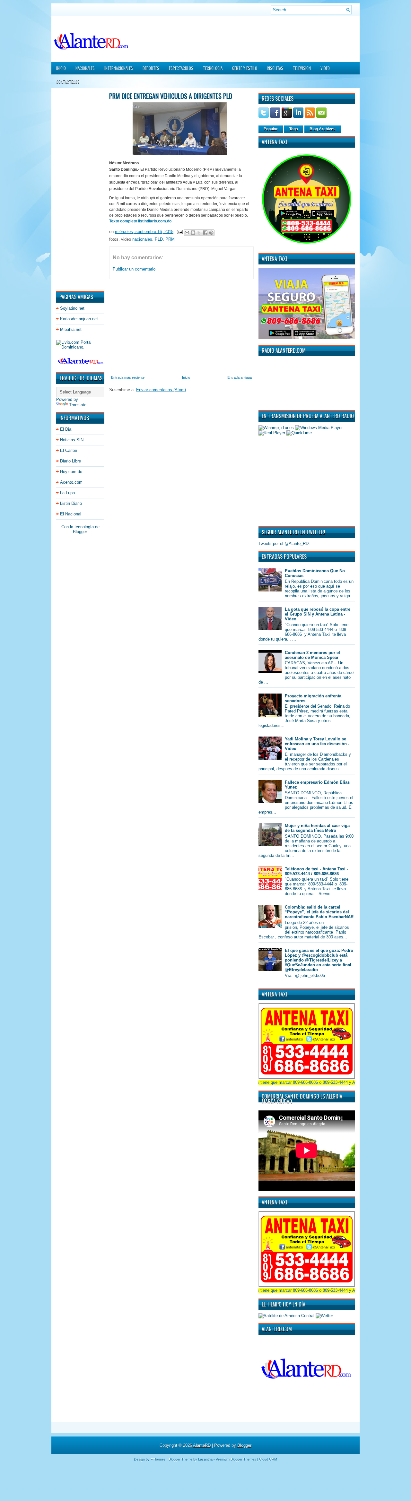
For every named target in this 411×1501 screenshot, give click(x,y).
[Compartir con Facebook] (205, 232)
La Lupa (67, 492)
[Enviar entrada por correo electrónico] (179, 231)
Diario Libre (70, 461)
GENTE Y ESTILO (244, 68)
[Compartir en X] (199, 232)
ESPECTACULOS (181, 68)
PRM (170, 239)
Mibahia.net (71, 329)
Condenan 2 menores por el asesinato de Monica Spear (312, 655)
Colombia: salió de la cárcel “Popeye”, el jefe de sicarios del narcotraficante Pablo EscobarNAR (319, 912)
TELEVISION (302, 68)
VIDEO (325, 68)
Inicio (61, 68)
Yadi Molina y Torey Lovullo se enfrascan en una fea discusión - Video (317, 744)
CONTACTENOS (68, 81)
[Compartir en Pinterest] (211, 232)
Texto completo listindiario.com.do (140, 221)
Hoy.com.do (71, 471)
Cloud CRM (268, 1459)
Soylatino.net (72, 308)
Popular (271, 129)
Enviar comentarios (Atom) (161, 389)
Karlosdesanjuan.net (79, 318)
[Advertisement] (75, 189)
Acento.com (71, 482)
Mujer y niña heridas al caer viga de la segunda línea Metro (317, 828)
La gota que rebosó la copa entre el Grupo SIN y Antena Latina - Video (317, 614)
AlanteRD (202, 1445)
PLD (159, 239)
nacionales (142, 239)
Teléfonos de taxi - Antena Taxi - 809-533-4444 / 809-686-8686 (316, 871)
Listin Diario (71, 503)
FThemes (158, 1459)
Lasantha (205, 1459)
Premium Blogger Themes (236, 1459)
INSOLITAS (275, 68)
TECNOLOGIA (213, 68)
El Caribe (68, 450)
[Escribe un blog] (193, 232)
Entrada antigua (239, 377)
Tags (293, 129)
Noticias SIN (71, 439)
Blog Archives (323, 129)
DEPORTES (151, 68)
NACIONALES (85, 68)
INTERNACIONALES (118, 68)
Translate (77, 404)
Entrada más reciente (127, 377)
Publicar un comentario (134, 269)
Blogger (80, 531)
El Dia (65, 429)
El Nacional (70, 514)
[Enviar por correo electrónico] (187, 232)
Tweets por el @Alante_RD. (284, 543)
